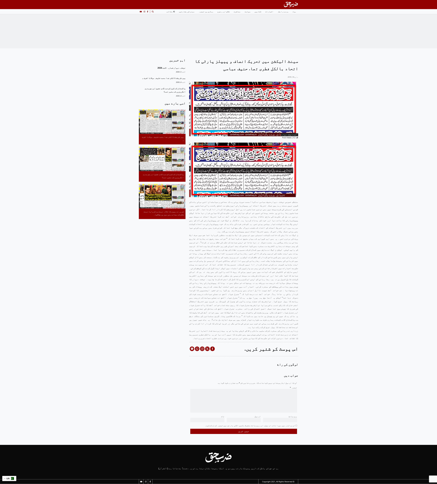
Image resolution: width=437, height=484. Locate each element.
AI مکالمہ (170, 11)
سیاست (247, 11)
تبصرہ (293, 387)
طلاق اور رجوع (223, 11)
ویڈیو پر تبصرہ (206, 11)
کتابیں (257, 11)
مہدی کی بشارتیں (187, 11)
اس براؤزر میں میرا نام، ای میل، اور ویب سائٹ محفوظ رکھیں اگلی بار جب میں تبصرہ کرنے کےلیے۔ (250, 425)
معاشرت (237, 11)
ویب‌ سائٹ (293, 416)
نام (222, 416)
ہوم (294, 11)
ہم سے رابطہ (283, 11)
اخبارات (269, 11)
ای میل (258, 416)
